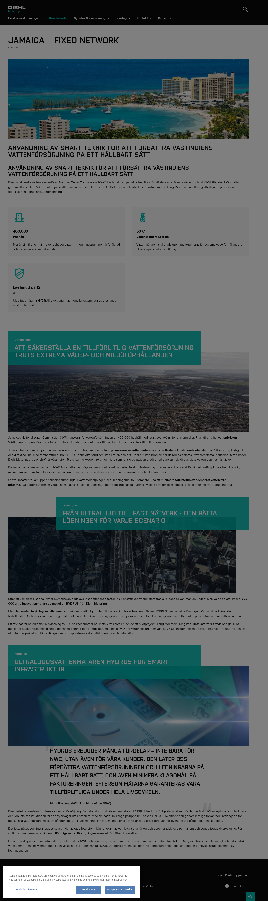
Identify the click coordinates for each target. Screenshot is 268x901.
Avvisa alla (88, 889)
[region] (71, 882)
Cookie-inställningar (26, 889)
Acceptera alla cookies (119, 889)
